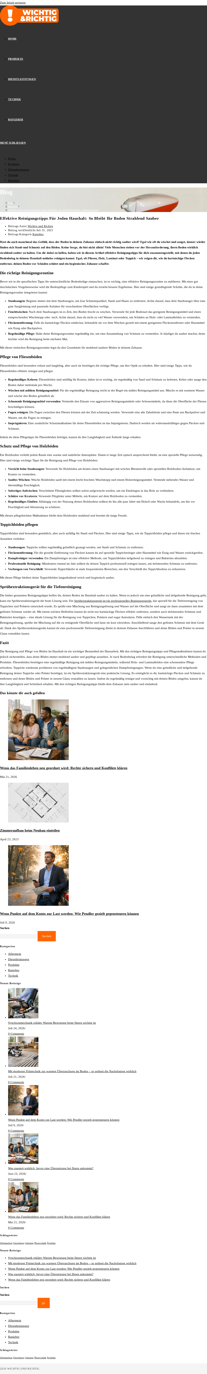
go (43, 1302)
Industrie (29, 1243)
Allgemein (14, 953)
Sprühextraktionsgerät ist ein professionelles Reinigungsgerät (112, 600)
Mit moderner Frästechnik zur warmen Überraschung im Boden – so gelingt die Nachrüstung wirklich (72, 1071)
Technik (13, 175)
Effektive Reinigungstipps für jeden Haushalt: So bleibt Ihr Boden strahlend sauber (53, 210)
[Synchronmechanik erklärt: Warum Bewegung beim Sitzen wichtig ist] (23, 1017)
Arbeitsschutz (6, 1243)
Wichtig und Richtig (40, 226)
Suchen (4, 928)
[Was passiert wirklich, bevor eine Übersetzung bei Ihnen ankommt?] (23, 1162)
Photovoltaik (40, 1243)
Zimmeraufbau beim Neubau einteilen (30, 830)
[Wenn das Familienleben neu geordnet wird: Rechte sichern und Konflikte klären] (23, 1211)
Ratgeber (13, 180)
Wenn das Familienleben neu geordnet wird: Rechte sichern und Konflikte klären (63, 768)
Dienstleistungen (18, 169)
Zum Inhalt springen (13, 2)
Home (12, 158)
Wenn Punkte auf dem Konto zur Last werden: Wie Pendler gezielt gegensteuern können (69, 914)
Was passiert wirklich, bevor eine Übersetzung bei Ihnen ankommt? (50, 1168)
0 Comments (16, 1033)
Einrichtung (18, 1243)
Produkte (13, 164)
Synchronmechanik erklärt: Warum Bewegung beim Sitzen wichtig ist (52, 1022)
